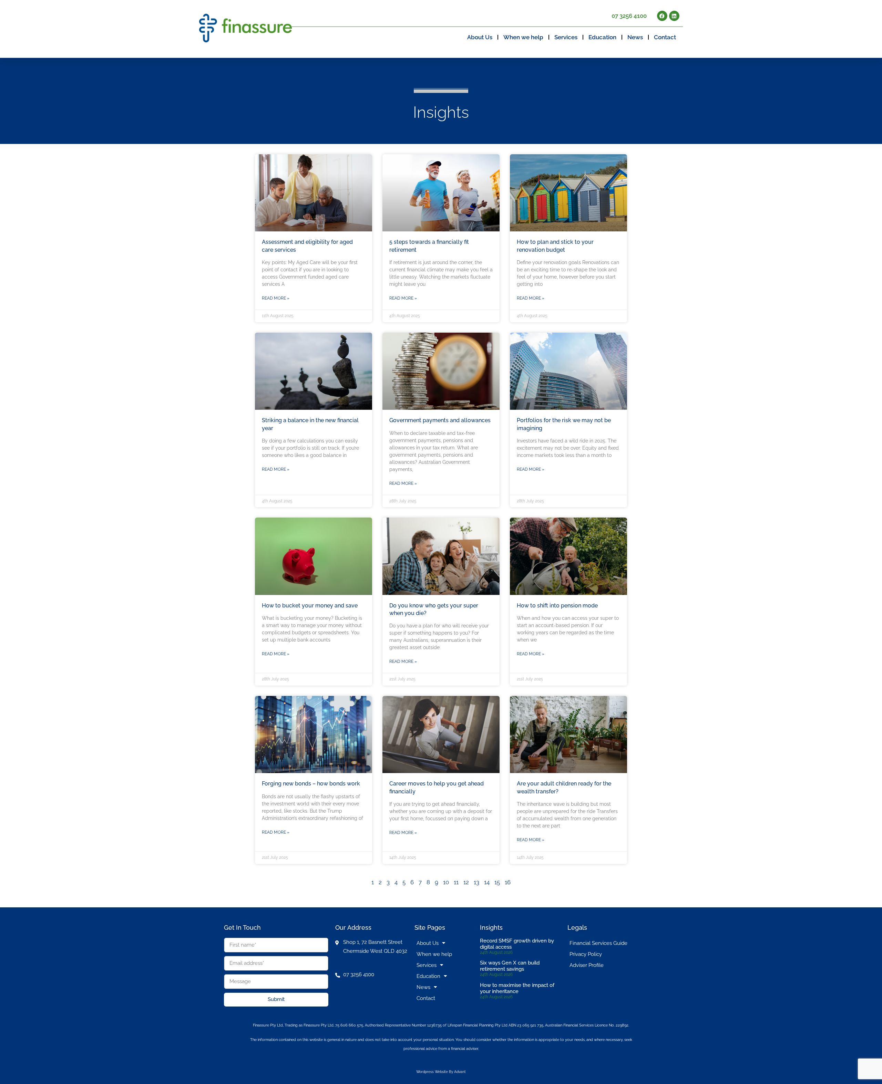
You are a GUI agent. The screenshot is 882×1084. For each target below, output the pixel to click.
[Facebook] (662, 16)
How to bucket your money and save (310, 605)
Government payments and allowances (440, 420)
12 (466, 882)
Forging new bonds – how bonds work (311, 783)
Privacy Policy (586, 954)
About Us (479, 37)
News (635, 37)
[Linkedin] (674, 16)
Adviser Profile (587, 965)
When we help (523, 37)
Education (602, 37)
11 (456, 882)
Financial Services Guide (598, 943)
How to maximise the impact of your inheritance (517, 988)
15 (497, 882)
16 (508, 882)
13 (476, 882)
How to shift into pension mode (557, 605)
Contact (665, 37)
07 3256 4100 (629, 15)
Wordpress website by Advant (441, 1072)
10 (446, 882)
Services (565, 37)
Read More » (275, 298)
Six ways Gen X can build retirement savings (510, 966)
